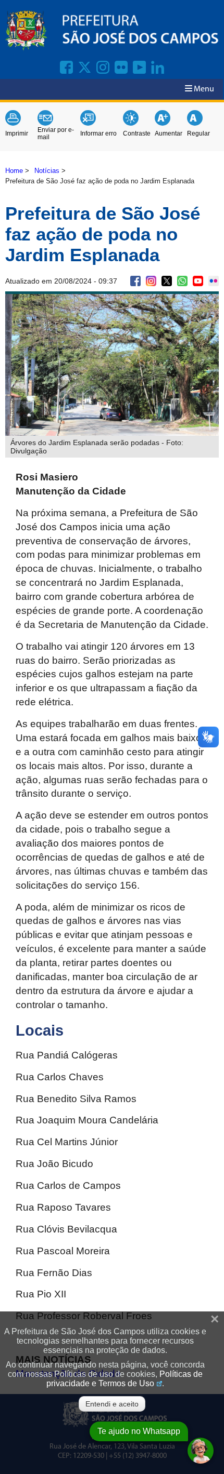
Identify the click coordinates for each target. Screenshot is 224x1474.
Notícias (46, 171)
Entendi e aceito (112, 1404)
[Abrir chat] (201, 1451)
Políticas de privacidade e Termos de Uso (124, 1379)
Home (14, 171)
